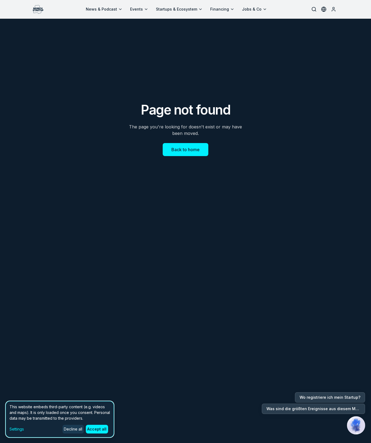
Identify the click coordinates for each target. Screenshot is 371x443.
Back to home (185, 149)
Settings (17, 429)
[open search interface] (314, 9)
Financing (219, 9)
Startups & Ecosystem (176, 9)
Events (136, 9)
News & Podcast (101, 9)
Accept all (96, 429)
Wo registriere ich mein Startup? (330, 397)
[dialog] (59, 419)
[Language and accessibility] (324, 9)
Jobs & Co (252, 9)
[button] (356, 425)
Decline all (73, 429)
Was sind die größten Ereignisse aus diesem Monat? (315, 408)
